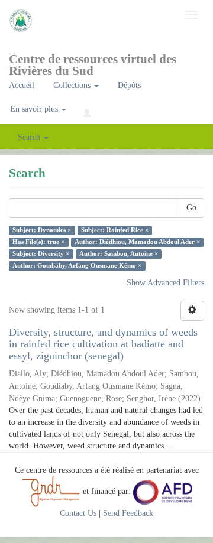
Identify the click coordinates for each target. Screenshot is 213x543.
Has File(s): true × (38, 242)
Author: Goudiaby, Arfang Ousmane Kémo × (76, 265)
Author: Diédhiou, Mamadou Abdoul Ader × (137, 242)
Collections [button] (73, 85)
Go (191, 207)
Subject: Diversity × (40, 254)
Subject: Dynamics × (41, 230)
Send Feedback (128, 513)
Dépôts (129, 85)
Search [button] (30, 137)
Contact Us (78, 513)
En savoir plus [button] (35, 109)
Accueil (21, 85)
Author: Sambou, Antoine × (118, 254)
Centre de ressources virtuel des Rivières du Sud (92, 63)
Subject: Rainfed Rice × (115, 230)
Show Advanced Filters (165, 282)
